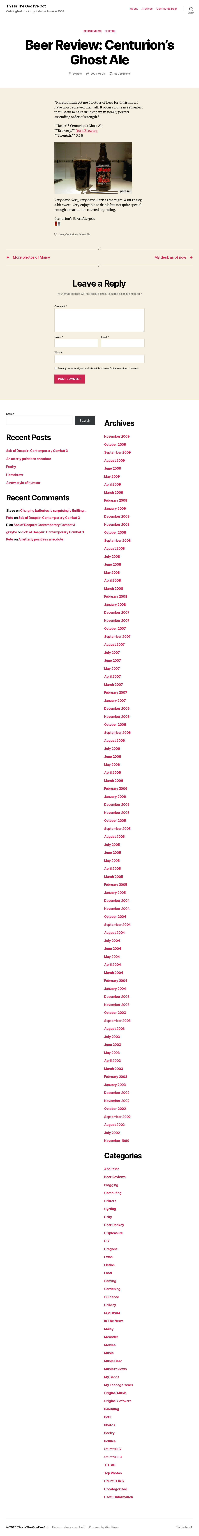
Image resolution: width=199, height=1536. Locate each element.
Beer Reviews (92, 31)
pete (79, 73)
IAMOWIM (112, 1313)
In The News (113, 1321)
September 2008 (117, 541)
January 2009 (115, 508)
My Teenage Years (118, 1385)
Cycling (110, 1209)
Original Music (115, 1393)
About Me (111, 1169)
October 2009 (115, 444)
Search (10, 413)
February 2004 (115, 981)
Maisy (108, 1329)
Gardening (112, 1289)
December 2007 (117, 612)
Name (58, 337)
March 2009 (113, 492)
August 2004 (114, 933)
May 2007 (112, 669)
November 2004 (117, 909)
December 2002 (117, 1093)
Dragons (110, 1249)
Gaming (110, 1281)
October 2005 (115, 821)
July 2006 (112, 749)
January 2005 (115, 893)
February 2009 (115, 500)
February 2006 (115, 789)
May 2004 (112, 957)
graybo (11, 532)
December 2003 (117, 997)
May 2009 (112, 476)
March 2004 (113, 973)
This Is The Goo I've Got (26, 6)
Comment (60, 306)
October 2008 (115, 532)
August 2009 (114, 460)
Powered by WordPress (104, 1527)
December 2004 (117, 901)
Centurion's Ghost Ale (77, 234)
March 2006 (113, 781)
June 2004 (112, 949)
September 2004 (117, 925)
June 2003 (112, 1045)
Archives (147, 8)
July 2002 (112, 1133)
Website (58, 352)
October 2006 (115, 725)
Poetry (109, 1433)
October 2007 (115, 628)
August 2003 (114, 1029)
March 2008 (113, 589)
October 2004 (115, 917)
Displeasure (113, 1233)
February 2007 (115, 692)
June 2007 (112, 660)
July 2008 (112, 557)
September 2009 (117, 452)
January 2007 (115, 701)
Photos (110, 31)
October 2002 (115, 1109)
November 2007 (117, 621)
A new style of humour (23, 483)
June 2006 (112, 757)
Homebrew (14, 475)
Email (105, 337)
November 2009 (117, 436)
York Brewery (87, 131)
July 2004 (112, 941)
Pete (9, 518)
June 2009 (112, 468)
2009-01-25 (98, 73)
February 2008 (115, 596)
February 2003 (115, 1077)
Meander (111, 1337)
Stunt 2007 (112, 1449)
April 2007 (112, 676)
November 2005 (117, 813)
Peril (107, 1417)
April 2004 (112, 965)
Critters (110, 1201)
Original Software (117, 1401)
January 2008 (115, 605)
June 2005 (112, 853)
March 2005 (113, 877)
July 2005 (112, 845)
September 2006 (117, 733)
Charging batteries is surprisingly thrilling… (53, 511)
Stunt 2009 (113, 1457)
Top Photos (113, 1473)
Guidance (111, 1297)
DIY (107, 1241)
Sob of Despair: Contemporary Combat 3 (37, 451)
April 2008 (112, 580)
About (134, 8)
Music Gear (113, 1361)
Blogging (111, 1185)
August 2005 (114, 837)
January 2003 (115, 1085)
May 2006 (112, 765)
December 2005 (117, 805)
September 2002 (117, 1117)
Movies (110, 1345)
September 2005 (117, 829)
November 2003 (117, 1005)
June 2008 (112, 564)
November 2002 (117, 1101)
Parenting (111, 1409)
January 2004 (115, 989)
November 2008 (117, 525)
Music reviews (115, 1369)
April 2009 (112, 484)
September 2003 (117, 1021)
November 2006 (117, 717)
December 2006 (117, 709)
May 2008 (112, 573)
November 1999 (116, 1141)
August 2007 (114, 644)
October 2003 (115, 1013)
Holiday (110, 1305)
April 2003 (112, 1061)
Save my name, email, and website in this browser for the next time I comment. (98, 368)
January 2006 (115, 797)
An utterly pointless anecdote (28, 459)
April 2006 (112, 773)
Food (108, 1273)
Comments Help (166, 8)
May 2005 (112, 861)
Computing (113, 1193)
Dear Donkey (114, 1225)
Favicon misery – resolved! (68, 1527)
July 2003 (112, 1037)
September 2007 (117, 637)
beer (61, 234)
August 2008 (114, 548)
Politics (110, 1441)
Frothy (11, 467)
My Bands (111, 1377)
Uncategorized (115, 1489)
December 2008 (117, 516)
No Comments (122, 73)
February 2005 (115, 885)
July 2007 (112, 653)
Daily (108, 1217)
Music (109, 1353)
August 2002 (114, 1125)
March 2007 (113, 685)
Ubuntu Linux (114, 1481)
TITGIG (109, 1465)
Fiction (109, 1265)
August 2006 (114, 741)
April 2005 (112, 869)
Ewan (108, 1257)
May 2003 (112, 1053)
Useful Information (118, 1497)
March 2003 (113, 1069)
